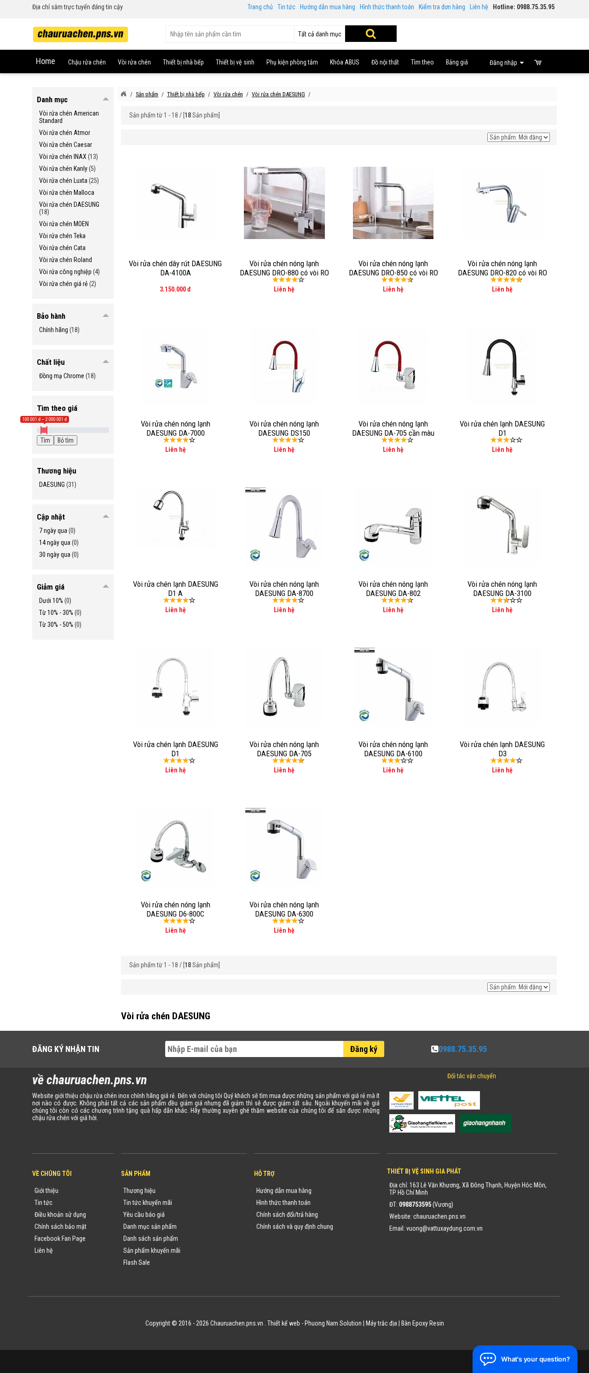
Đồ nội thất (385, 62)
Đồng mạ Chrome (61, 376)
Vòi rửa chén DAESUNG (69, 204)
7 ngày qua (53, 530)
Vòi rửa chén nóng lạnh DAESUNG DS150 (284, 428)
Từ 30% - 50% (56, 624)
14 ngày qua (54, 542)
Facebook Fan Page (60, 1238)
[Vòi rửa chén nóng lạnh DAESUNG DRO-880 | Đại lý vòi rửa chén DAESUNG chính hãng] (284, 202)
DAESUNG (52, 484)
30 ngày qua (54, 554)
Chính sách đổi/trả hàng (287, 1214)
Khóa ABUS (344, 62)
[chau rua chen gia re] (80, 31)
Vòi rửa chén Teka (62, 236)
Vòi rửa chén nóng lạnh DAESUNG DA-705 (284, 749)
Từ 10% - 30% (56, 612)
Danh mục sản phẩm (150, 1226)
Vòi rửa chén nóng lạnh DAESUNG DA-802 (393, 588)
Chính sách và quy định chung (294, 1226)
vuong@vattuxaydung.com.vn (444, 1228)
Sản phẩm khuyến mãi (151, 1250)
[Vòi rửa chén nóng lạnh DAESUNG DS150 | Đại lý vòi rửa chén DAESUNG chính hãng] (284, 365)
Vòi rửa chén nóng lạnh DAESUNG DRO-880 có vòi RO (284, 268)
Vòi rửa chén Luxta (63, 180)
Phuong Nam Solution (333, 1323)
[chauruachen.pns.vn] (123, 94)
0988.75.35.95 (463, 1049)
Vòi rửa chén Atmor (64, 132)
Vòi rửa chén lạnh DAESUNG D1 (502, 428)
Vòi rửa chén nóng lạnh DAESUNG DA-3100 (502, 588)
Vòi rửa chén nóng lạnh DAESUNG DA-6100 (393, 749)
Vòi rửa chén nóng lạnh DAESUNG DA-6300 (284, 909)
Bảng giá (457, 62)
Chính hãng (53, 329)
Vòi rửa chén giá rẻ (63, 283)
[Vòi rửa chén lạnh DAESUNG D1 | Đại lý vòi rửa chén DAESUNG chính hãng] (502, 365)
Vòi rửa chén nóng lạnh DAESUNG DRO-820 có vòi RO (502, 268)
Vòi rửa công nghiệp (65, 271)
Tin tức (286, 7)
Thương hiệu (139, 1190)
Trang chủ (260, 7)
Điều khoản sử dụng (60, 1214)
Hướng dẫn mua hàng (327, 7)
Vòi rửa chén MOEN (64, 224)
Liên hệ (479, 7)
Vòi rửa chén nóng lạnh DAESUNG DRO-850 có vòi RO (393, 268)
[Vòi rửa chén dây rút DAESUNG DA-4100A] (175, 202)
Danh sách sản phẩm (150, 1238)
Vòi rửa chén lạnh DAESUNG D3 (502, 749)
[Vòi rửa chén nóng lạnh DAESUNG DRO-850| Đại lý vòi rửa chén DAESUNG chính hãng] (393, 202)
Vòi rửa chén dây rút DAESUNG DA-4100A (175, 268)
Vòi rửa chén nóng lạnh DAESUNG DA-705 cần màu (393, 428)
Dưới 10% (51, 600)
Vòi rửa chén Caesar (65, 144)
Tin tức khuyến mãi (147, 1202)
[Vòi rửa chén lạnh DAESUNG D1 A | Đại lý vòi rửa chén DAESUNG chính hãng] (175, 516)
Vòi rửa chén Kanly (63, 168)
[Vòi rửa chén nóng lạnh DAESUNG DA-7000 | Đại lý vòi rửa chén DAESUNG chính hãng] (175, 365)
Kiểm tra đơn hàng (442, 7)
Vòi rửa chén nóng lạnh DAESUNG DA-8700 (284, 588)
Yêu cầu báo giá (144, 1214)
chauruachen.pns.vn (439, 1216)
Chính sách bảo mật (61, 1226)
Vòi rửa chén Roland (65, 259)
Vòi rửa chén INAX (63, 156)
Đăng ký (363, 1049)
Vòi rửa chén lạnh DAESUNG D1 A (175, 588)
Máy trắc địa (381, 1323)
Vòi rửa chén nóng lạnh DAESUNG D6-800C (175, 909)
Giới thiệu (46, 1190)
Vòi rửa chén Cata (62, 247)
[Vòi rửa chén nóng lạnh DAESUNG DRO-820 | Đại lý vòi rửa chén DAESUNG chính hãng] (502, 201)
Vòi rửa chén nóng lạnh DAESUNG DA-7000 (175, 428)
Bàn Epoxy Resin (422, 1323)
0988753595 (415, 1204)
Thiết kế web (283, 1323)
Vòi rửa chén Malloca (66, 192)
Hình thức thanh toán (387, 7)
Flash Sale (136, 1262)
